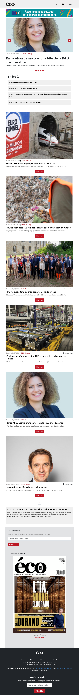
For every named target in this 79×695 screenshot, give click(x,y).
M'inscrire (33, 660)
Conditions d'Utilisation (64, 668)
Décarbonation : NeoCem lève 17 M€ (23, 82)
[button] (9, 40)
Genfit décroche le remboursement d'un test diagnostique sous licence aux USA (38, 95)
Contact (23, 660)
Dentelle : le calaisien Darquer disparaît (24, 88)
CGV (41, 660)
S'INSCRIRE (13, 545)
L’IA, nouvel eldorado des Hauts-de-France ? (26, 102)
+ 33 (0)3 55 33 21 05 (49, 662)
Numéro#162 (40, 637)
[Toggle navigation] (70, 4)
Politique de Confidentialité (43, 668)
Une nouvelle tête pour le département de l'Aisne (37, 60)
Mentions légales (52, 660)
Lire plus (39, 172)
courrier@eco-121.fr (30, 662)
